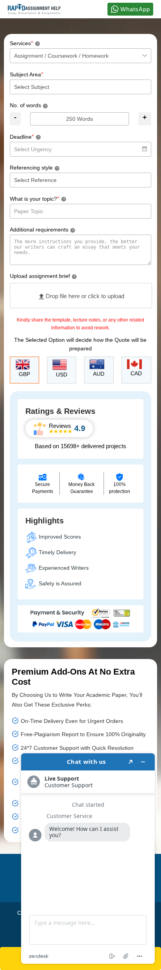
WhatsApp (134, 9)
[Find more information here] (88, 858)
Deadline (24, 136)
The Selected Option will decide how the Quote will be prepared (80, 344)
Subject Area (26, 74)
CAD (136, 373)
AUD (98, 374)
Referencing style (34, 167)
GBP (24, 374)
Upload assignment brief (42, 276)
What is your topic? (37, 198)
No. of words (28, 105)
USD (61, 374)
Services (24, 43)
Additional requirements (42, 229)
